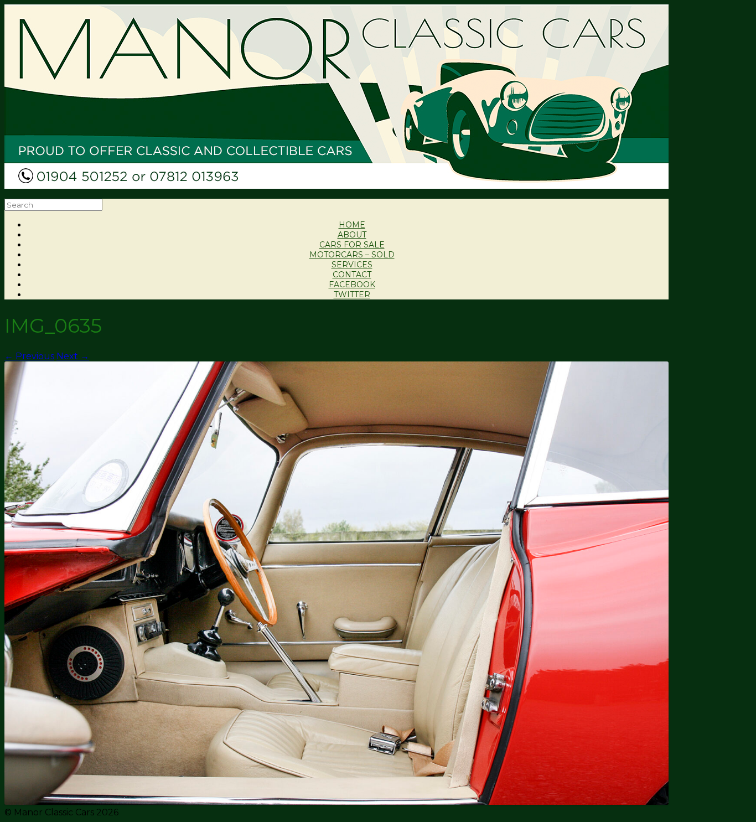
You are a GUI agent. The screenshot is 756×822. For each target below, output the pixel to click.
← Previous (29, 356)
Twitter (352, 294)
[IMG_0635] (336, 802)
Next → (72, 356)
